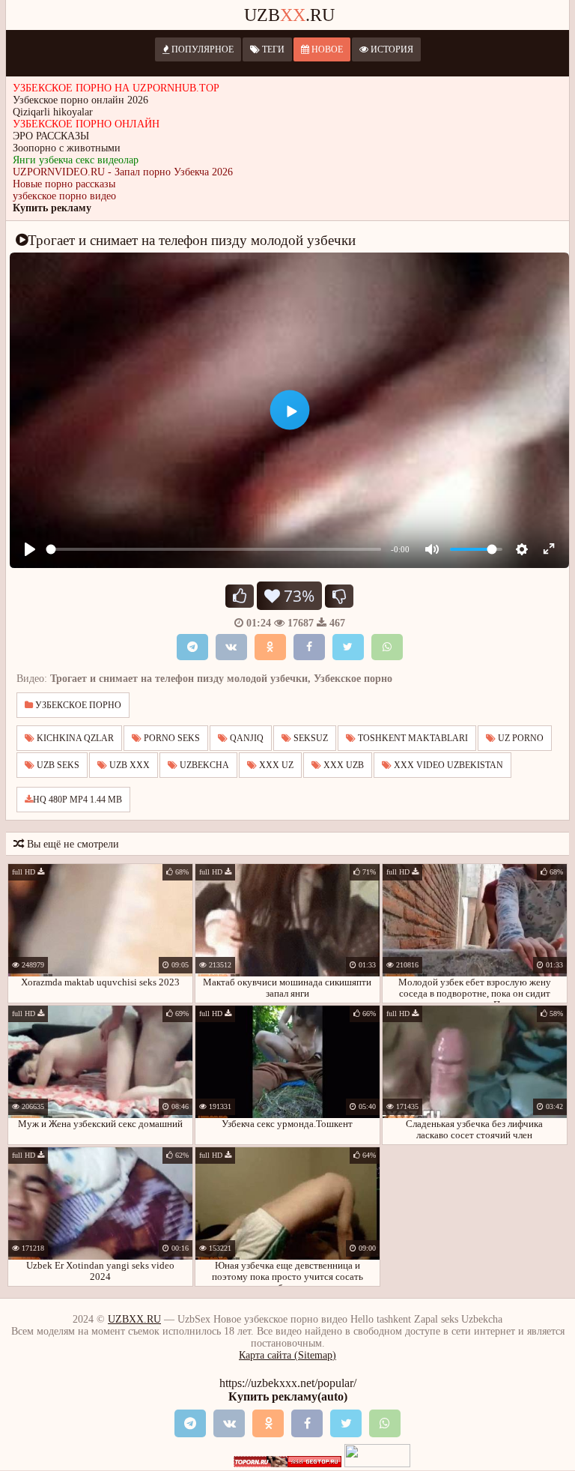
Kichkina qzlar (74, 738)
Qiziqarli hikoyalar (53, 112)
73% (297, 595)
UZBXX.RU (134, 1319)
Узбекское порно (77, 705)
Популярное (201, 49)
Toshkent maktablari (412, 738)
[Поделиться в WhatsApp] (387, 647)
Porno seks (171, 738)
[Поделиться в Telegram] (192, 647)
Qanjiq (246, 738)
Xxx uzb (342, 765)
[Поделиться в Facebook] (309, 647)
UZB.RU (289, 15)
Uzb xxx (128, 765)
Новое (326, 49)
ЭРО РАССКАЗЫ (51, 136)
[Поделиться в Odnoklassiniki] (270, 647)
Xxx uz (275, 765)
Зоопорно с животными (67, 148)
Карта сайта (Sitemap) (287, 1355)
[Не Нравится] (339, 596)
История (390, 49)
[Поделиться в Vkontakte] (231, 647)
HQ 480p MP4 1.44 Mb (77, 799)
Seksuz (309, 738)
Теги (272, 49)
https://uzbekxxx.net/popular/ (287, 1383)
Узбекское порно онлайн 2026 (80, 100)
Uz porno (520, 738)
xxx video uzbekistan (447, 765)
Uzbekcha (203, 765)
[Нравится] (239, 596)
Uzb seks (56, 765)
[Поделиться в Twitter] (348, 647)
